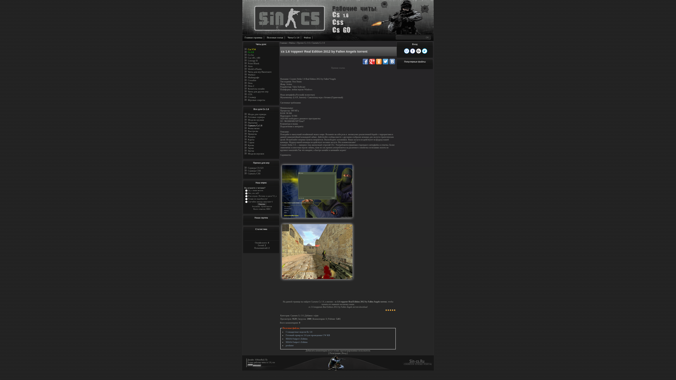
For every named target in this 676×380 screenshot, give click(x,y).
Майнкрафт (253, 77)
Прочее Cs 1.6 (303, 43)
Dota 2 (251, 86)
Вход (344, 353)
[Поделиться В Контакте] (392, 61)
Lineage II (253, 60)
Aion (250, 66)
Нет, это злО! (253, 193)
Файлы (307, 37)
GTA (250, 94)
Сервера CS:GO (255, 168)
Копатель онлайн (256, 88)
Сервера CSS (254, 170)
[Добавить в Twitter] (385, 61)
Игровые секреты (256, 100)
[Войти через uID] (406, 51)
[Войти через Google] (418, 51)
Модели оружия (256, 120)
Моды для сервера (257, 114)
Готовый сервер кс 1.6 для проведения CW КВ (308, 335)
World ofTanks (255, 69)
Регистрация (335, 353)
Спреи (251, 142)
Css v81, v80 (254, 57)
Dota (250, 83)
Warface (251, 74)
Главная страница (253, 37)
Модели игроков (256, 153)
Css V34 (252, 49)
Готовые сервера (256, 117)
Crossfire (252, 80)
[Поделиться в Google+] (372, 61)
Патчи (251, 151)
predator (290, 345)
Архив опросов (266, 206)
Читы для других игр (258, 91)
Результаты (256, 206)
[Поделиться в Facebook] (365, 61)
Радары (251, 136)
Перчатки (252, 122)
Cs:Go (251, 55)
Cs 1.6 (251, 52)
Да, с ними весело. (256, 190)
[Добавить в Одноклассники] (379, 61)
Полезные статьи (275, 37)
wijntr (316, 315)
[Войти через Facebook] (412, 51)
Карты (251, 139)
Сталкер (252, 97)
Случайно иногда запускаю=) (260, 202)
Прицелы (252, 134)
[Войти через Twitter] (424, 51)
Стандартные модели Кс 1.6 (299, 332)
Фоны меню (254, 128)
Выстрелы (253, 131)
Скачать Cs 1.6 (255, 125)
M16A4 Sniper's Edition (297, 339)
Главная (283, 43)
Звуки (251, 148)
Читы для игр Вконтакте (260, 72)
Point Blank (253, 63)
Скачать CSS (254, 173)
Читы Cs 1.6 (293, 37)
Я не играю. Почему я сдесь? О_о (262, 196)
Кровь (251, 145)
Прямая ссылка (338, 68)
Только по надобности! (258, 199)
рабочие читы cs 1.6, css (264, 362)
